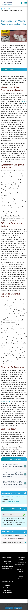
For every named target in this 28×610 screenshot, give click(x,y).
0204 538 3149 (22, 563)
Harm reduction (6, 401)
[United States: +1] (4, 514)
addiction (24, 101)
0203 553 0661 (20, 497)
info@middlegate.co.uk (12, 501)
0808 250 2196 (9, 497)
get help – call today (14, 459)
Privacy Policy (7, 561)
